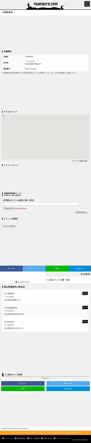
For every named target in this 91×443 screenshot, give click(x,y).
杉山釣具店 (10, 322)
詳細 (85, 293)
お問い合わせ (48, 438)
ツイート (35, 268)
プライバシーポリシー (63, 438)
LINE (57, 268)
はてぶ (79, 268)
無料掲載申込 (21, 438)
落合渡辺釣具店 (11, 308)
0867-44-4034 (30, 69)
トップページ (8, 438)
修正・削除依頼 (35, 438)
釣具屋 (10, 428)
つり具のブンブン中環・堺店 (58, 280)
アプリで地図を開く (80, 161)
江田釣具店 (10, 293)
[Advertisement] (45, 32)
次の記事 (84, 274)
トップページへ (24, 282)
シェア (12, 268)
